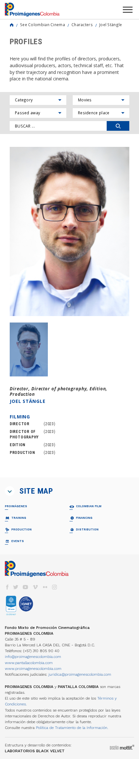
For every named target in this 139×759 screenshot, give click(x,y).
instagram (54, 587)
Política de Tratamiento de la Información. (72, 727)
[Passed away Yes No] (38, 113)
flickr (45, 587)
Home (12, 24)
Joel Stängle (110, 24)
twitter (16, 587)
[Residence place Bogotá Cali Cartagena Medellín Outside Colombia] (101, 113)
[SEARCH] (118, 126)
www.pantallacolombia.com (29, 663)
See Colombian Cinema (42, 24)
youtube (25, 587)
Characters (82, 24)
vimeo (35, 587)
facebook (7, 587)
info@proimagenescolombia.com (33, 656)
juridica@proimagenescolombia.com (79, 674)
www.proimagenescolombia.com (33, 668)
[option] (69, 231)
